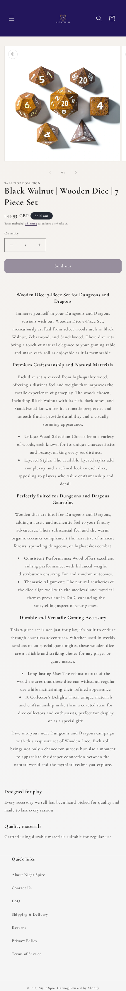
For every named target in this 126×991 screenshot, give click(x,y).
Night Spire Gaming (53, 988)
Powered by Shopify (84, 988)
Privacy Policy (24, 940)
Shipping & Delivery (30, 914)
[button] (11, 18)
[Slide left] (50, 172)
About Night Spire (28, 874)
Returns (19, 927)
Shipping (31, 223)
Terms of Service (27, 953)
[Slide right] (75, 172)
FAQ (16, 900)
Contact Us (22, 887)
